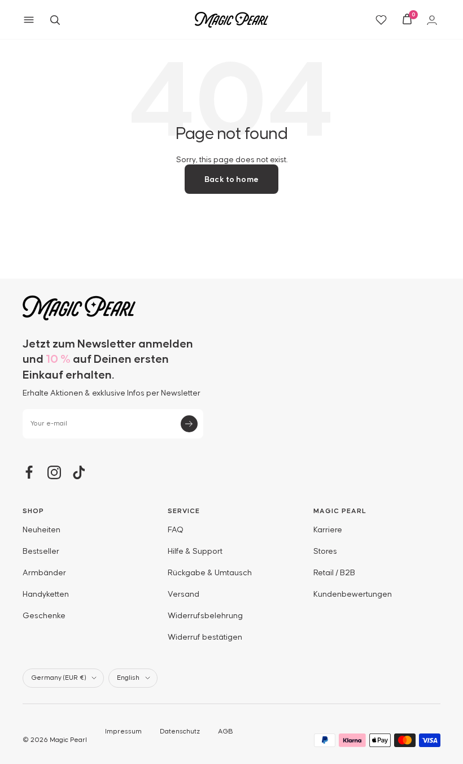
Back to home (231, 180)
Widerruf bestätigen (205, 637)
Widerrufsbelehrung (205, 616)
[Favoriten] (381, 20)
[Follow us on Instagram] (54, 472)
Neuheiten (41, 530)
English (128, 677)
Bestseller (41, 551)
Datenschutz (180, 731)
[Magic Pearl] (231, 308)
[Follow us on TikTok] (79, 472)
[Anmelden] (433, 20)
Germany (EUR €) (58, 677)
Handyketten (46, 594)
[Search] (55, 20)
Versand (183, 594)
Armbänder (44, 573)
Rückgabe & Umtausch (210, 573)
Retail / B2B (334, 573)
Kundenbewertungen (352, 594)
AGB (225, 731)
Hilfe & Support (195, 551)
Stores (325, 551)
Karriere (327, 530)
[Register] (189, 423)
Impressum (123, 731)
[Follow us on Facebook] (29, 472)
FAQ (176, 530)
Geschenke (44, 616)
